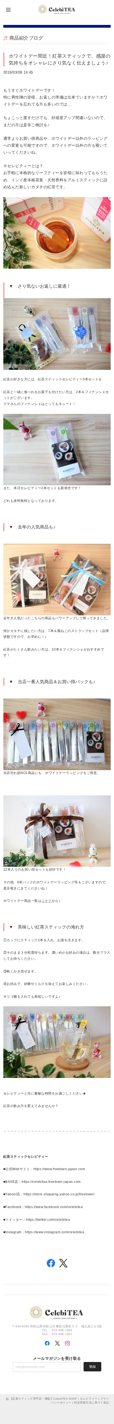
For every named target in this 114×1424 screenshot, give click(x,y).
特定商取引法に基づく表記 (91, 1402)
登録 (92, 1367)
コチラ (46, 901)
